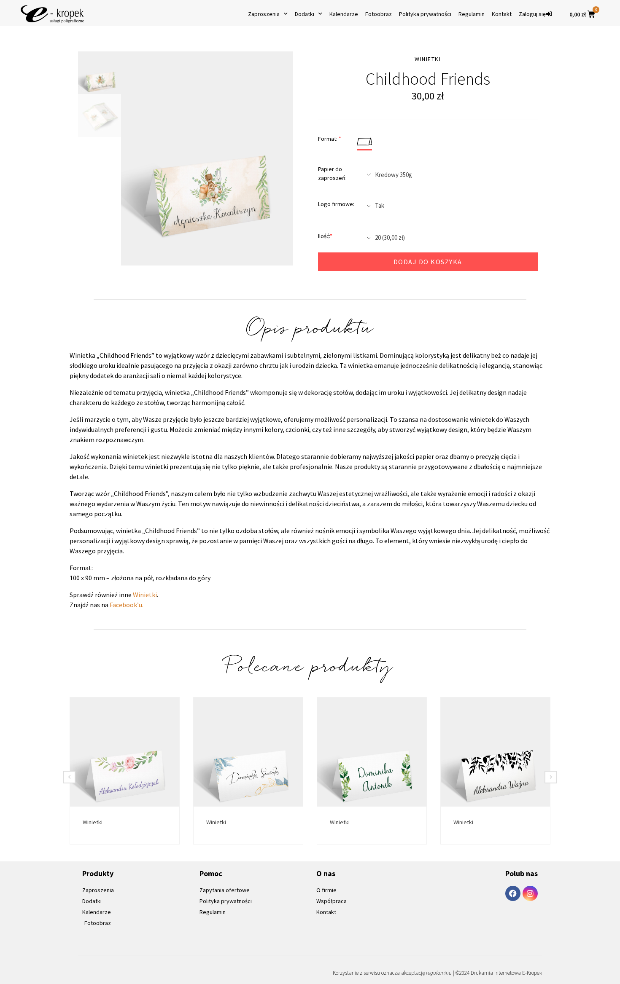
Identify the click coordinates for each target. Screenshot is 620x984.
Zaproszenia (264, 14)
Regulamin (471, 14)
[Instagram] (530, 893)
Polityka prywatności (425, 14)
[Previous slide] (69, 777)
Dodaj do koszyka (428, 261)
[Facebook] (512, 893)
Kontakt (502, 14)
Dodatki (304, 14)
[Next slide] (551, 777)
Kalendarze (343, 14)
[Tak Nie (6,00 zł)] (449, 205)
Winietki (145, 594)
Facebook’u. (126, 605)
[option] (207, 158)
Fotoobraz (378, 14)
